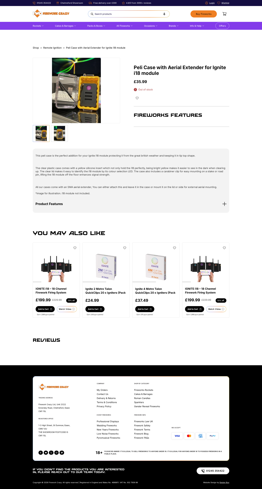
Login (212, 3)
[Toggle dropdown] (43, 26)
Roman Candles (142, 398)
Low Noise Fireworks (107, 433)
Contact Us (102, 394)
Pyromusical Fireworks (108, 437)
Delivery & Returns (106, 398)
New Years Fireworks (108, 429)
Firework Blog (141, 433)
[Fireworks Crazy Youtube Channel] (46, 453)
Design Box (224, 482)
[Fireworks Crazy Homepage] (51, 13)
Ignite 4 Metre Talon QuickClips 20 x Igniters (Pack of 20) (155, 292)
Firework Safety (142, 425)
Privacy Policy (104, 406)
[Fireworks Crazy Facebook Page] (40, 453)
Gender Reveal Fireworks (147, 406)
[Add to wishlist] (137, 98)
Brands (172, 25)
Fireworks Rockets (143, 390)
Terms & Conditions (107, 402)
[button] (131, 204)
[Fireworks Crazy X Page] (51, 453)
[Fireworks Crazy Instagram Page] (56, 453)
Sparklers (139, 402)
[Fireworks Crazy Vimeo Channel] (61, 453)
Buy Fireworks (204, 14)
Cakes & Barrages (64, 25)
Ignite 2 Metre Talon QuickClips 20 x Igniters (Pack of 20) (105, 292)
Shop (36, 47)
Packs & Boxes (94, 25)
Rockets (37, 25)
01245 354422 (44, 3)
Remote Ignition (52, 47)
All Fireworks (123, 25)
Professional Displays (108, 421)
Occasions (149, 25)
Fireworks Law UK (143, 421)
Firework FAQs (141, 437)
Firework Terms (142, 429)
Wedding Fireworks (107, 425)
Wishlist (225, 3)
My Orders (102, 390)
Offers (222, 25)
